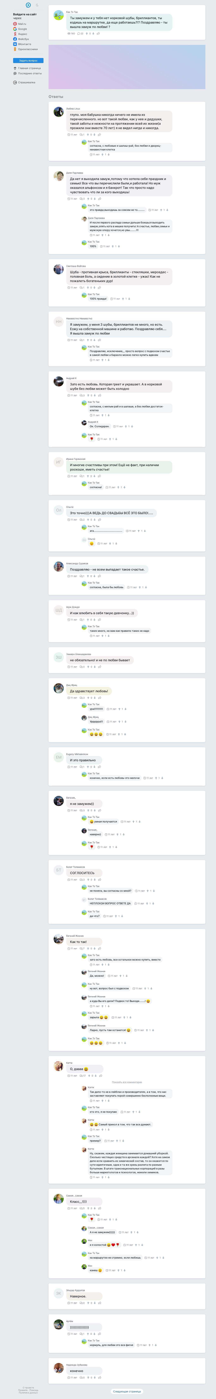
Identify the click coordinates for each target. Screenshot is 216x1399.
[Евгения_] (60, 801)
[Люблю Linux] (60, 112)
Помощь (33, 1390)
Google (22, 28)
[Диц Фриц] (60, 688)
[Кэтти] (60, 1066)
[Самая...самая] (60, 1199)
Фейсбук (23, 39)
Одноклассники (28, 49)
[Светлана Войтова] (60, 269)
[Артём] (60, 1324)
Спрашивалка (26, 82)
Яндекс (22, 34)
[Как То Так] (60, 15)
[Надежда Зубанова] (60, 1368)
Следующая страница (127, 1391)
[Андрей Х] (60, 381)
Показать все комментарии (127, 1082)
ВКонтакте (24, 44)
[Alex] (85, 1241)
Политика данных (28, 1392)
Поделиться (98, 33)
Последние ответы (30, 73)
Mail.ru (22, 23)
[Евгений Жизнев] (60, 939)
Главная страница (29, 68)
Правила (23, 1390)
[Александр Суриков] (60, 567)
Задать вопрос (28, 60)
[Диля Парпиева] (60, 176)
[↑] (87, 33)
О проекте (28, 1387)
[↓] (92, 33)
